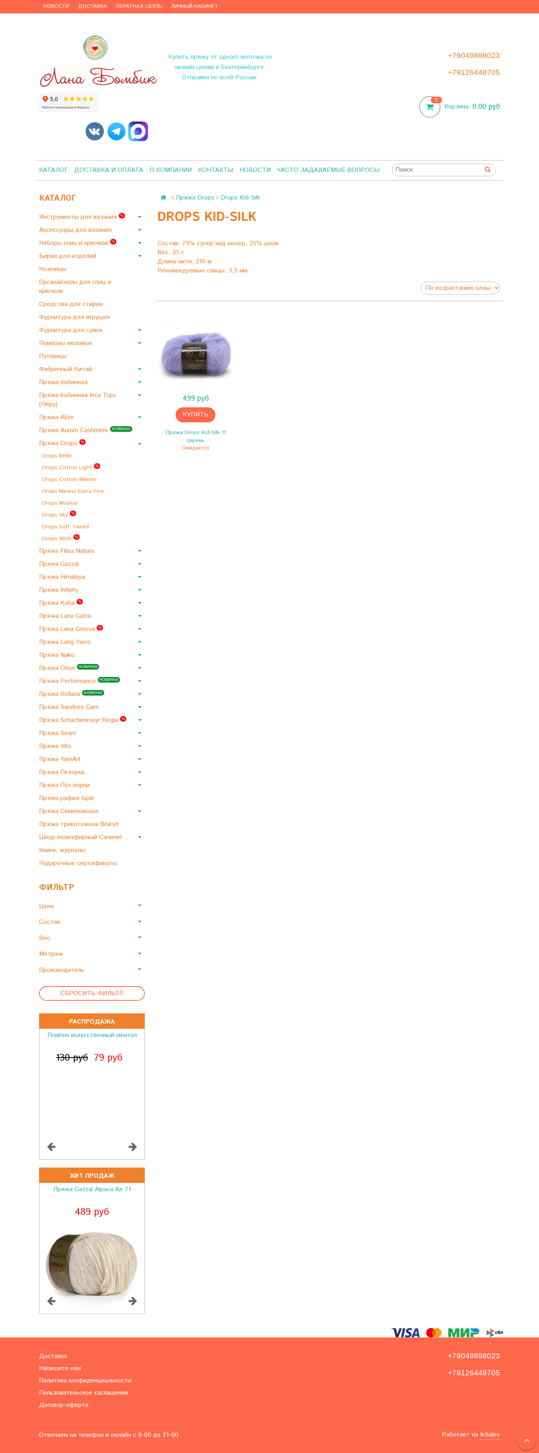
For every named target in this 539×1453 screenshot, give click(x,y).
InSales (490, 1434)
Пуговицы (54, 356)
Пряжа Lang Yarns (66, 642)
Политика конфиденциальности (85, 1380)
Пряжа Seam (58, 733)
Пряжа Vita (56, 746)
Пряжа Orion (68, 668)
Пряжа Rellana (71, 694)
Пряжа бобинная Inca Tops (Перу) (77, 400)
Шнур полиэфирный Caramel (81, 837)
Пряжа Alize (57, 417)
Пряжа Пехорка (62, 772)
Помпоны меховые (66, 343)
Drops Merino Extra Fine (74, 491)
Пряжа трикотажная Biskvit (80, 824)
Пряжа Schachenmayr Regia (82, 720)
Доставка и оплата (108, 170)
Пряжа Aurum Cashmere (85, 430)
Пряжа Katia (60, 603)
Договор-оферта (63, 1405)
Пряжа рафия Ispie (67, 798)
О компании (171, 170)
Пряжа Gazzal (59, 564)
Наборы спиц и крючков (77, 243)
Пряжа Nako (58, 655)
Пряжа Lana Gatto (66, 616)
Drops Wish (60, 538)
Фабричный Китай (66, 369)
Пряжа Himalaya (63, 577)
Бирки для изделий (68, 256)
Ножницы (53, 269)
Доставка (92, 6)
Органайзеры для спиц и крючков (75, 287)
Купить (195, 414)
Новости (56, 6)
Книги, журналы (63, 850)
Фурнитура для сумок (72, 330)
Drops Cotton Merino (70, 479)
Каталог (53, 170)
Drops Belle (57, 456)
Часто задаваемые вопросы (328, 170)
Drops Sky (58, 515)
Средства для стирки (72, 304)
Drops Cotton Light (70, 467)
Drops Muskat (61, 503)
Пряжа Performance (78, 681)
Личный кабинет (194, 6)
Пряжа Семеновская (69, 811)
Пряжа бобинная (64, 382)
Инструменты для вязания (81, 217)
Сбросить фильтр (92, 993)
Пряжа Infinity (59, 590)
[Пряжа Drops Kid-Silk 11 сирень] (195, 352)
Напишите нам (60, 1368)
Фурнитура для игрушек (75, 317)
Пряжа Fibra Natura (67, 551)
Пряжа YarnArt (61, 759)
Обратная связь (139, 6)
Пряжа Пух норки (65, 785)
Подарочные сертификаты (79, 863)
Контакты (215, 170)
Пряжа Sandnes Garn (70, 707)
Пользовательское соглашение (84, 1392)
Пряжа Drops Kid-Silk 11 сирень (196, 436)
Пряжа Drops (61, 443)
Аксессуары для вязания (76, 230)
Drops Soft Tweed (66, 527)
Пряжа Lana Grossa (70, 629)
